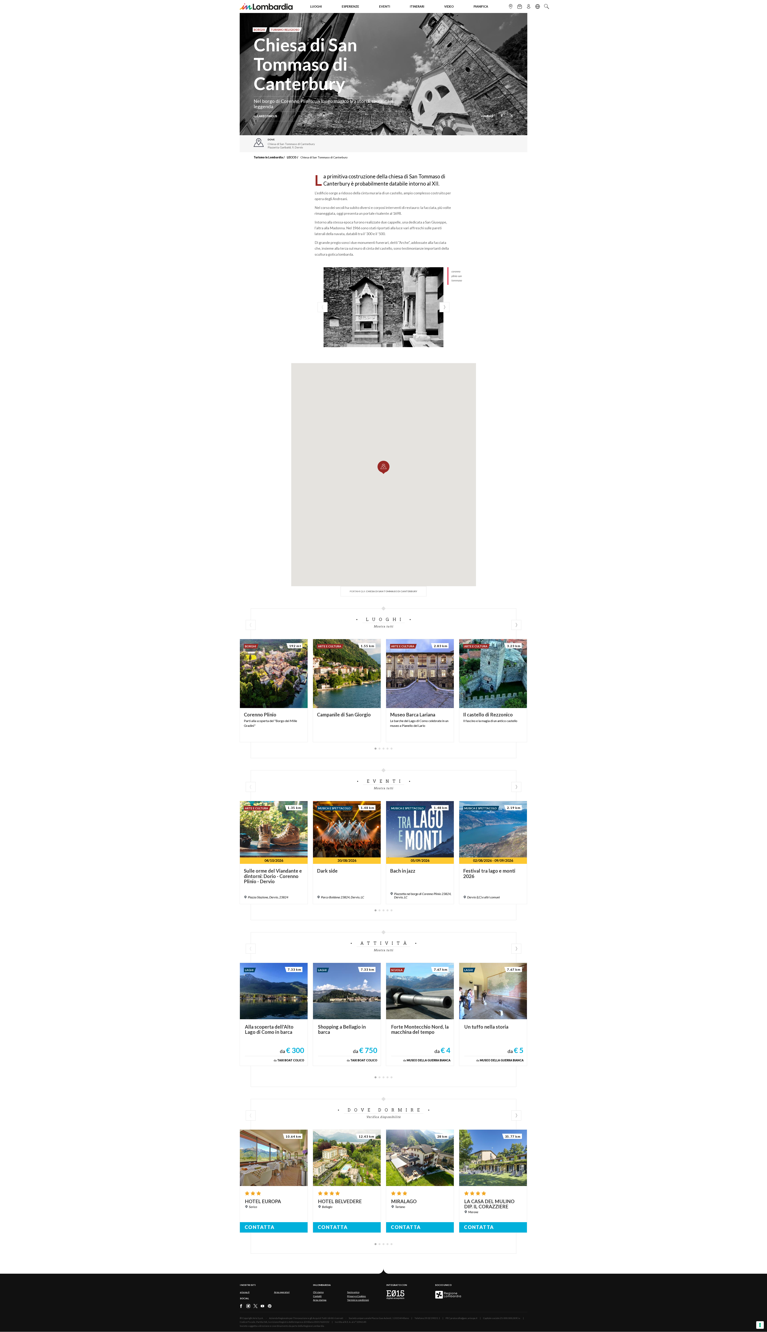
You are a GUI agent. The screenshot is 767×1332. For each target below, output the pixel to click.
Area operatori (282, 1292)
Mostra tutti (383, 626)
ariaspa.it (244, 1292)
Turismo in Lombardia (268, 157)
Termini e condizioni (358, 1299)
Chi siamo (318, 1292)
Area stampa (319, 1299)
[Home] (266, 6)
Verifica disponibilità (383, 1116)
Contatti (317, 1296)
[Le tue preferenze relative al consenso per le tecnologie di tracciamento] (760, 1325)
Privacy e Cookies (356, 1296)
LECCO (291, 157)
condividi (487, 116)
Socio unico (353, 1292)
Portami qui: (383, 591)
